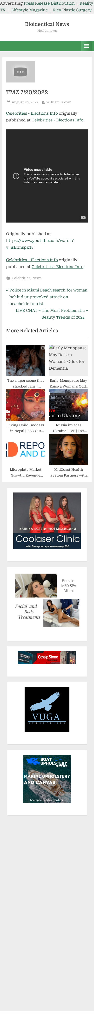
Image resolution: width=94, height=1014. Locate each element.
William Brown (58, 102)
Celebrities (21, 278)
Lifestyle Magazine (29, 10)
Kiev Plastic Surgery (72, 10)
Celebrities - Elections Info (32, 113)
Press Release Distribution (50, 3)
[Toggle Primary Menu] (86, 46)
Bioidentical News (47, 24)
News (36, 278)
